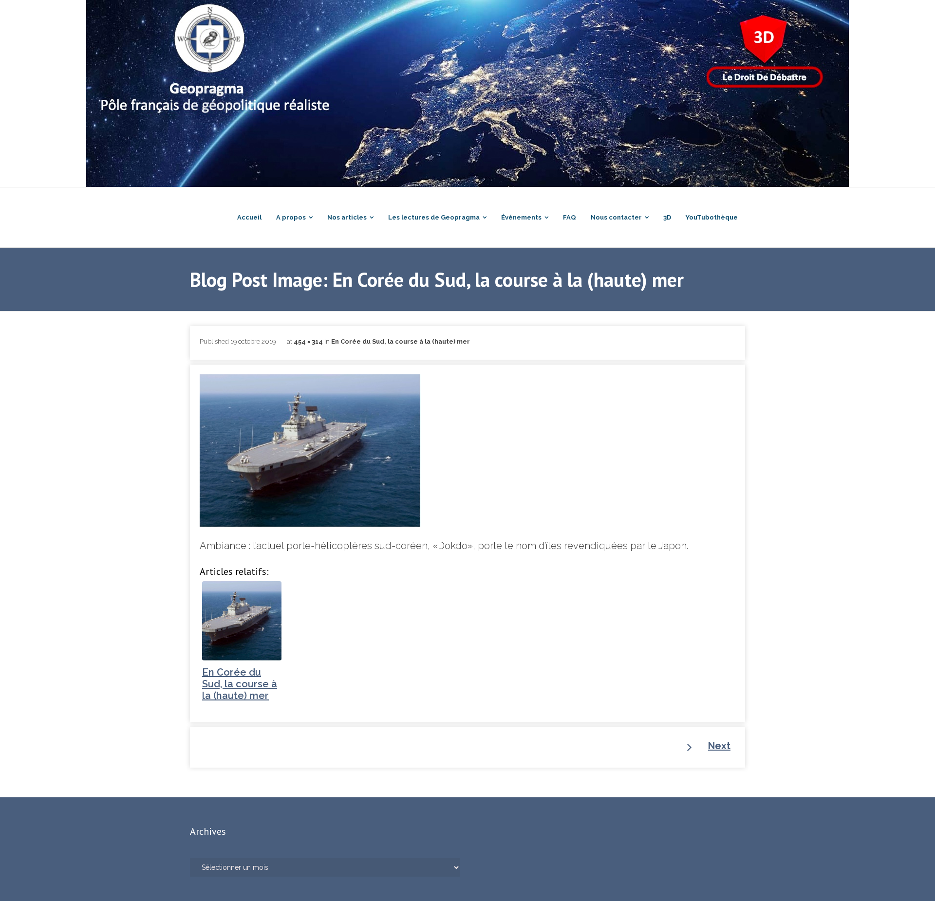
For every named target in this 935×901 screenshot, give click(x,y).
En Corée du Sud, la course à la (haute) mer (400, 341)
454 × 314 (308, 341)
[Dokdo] (310, 450)
